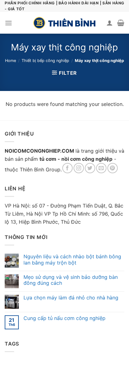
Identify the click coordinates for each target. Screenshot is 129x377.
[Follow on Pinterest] (112, 168)
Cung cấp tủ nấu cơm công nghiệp (64, 318)
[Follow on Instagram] (79, 168)
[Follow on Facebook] (67, 168)
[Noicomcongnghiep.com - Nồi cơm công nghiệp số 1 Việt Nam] (64, 23)
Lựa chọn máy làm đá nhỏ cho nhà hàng (70, 298)
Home (10, 60)
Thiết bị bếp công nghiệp (45, 60)
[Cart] (120, 23)
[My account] (109, 23)
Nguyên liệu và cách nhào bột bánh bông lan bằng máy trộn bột (72, 259)
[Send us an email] (101, 168)
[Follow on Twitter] (90, 168)
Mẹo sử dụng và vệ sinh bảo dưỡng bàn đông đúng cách (70, 280)
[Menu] (8, 23)
